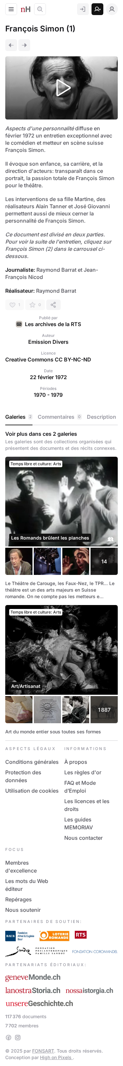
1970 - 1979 (48, 395)
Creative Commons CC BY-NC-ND (48, 359)
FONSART (43, 1051)
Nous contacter (83, 838)
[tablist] (61, 417)
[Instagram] (17, 1037)
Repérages (18, 899)
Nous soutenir (23, 910)
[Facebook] (8, 1037)
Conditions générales (32, 762)
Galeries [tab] (18, 417)
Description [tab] (101, 417)
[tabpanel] (61, 583)
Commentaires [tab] (59, 417)
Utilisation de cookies (32, 790)
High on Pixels (56, 1057)
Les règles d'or (82, 772)
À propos (75, 762)
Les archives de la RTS (53, 324)
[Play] (61, 87)
